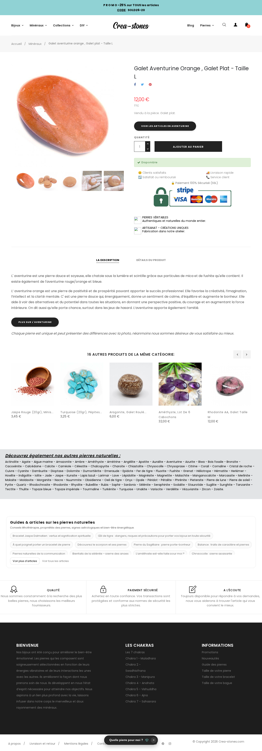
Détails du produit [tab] (151, 260)
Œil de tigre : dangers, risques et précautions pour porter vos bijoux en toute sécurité (154, 536)
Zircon (206, 489)
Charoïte (118, 466)
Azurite (190, 462)
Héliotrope (203, 471)
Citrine (193, 466)
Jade (48, 475)
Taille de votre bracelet (218, 677)
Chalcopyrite (100, 466)
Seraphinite (162, 485)
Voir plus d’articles (25, 561)
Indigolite (25, 475)
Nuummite (74, 480)
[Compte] (235, 25)
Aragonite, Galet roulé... (128, 412)
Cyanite (23, 471)
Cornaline (219, 466)
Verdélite (172, 489)
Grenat (188, 471)
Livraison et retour (42, 744)
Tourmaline (91, 489)
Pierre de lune (216, 480)
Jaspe (59, 475)
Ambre (80, 462)
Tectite (10, 489)
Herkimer (237, 471)
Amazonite (64, 462)
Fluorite (161, 471)
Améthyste (96, 462)
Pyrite (9, 485)
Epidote (128, 471)
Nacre (59, 480)
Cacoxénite (13, 466)
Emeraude (112, 471)
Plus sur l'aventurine (35, 322)
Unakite (142, 489)
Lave (115, 475)
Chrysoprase (176, 466)
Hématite (221, 471)
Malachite (182, 475)
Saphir (116, 485)
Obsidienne (93, 480)
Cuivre (9, 471)
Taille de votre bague (217, 683)
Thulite (24, 489)
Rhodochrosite (39, 485)
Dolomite (73, 471)
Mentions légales (76, 744)
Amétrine (113, 462)
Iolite (38, 475)
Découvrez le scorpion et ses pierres (102, 545)
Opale (140, 480)
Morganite (44, 480)
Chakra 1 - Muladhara (140, 658)
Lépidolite (129, 475)
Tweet (142, 85)
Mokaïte (10, 480)
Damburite (39, 471)
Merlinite (244, 475)
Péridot (153, 480)
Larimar (103, 475)
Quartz (21, 485)
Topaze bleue (41, 489)
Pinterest (150, 85)
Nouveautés (210, 658)
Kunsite (72, 475)
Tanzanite (243, 485)
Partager (135, 85)
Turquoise (126, 489)
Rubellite (92, 485)
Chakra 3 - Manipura (140, 677)
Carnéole (64, 466)
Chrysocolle (155, 466)
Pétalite (166, 480)
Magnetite (164, 475)
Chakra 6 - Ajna (136, 695)
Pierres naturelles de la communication (39, 554)
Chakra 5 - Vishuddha (140, 689)
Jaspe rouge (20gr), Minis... (32, 412)
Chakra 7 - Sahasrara (140, 701)
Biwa (201, 462)
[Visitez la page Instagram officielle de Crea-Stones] (170, 744)
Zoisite (218, 489)
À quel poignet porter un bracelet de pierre (41, 545)
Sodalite (179, 485)
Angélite (129, 462)
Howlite (10, 475)
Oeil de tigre (113, 480)
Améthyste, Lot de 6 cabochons (174, 414)
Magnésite (146, 475)
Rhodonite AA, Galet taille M (228, 414)
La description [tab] (107, 260)
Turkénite (109, 489)
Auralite (157, 462)
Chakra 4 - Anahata (139, 683)
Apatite (144, 462)
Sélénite (145, 485)
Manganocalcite (204, 475)
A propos (14, 744)
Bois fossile (215, 462)
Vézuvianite (190, 489)
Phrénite (181, 480)
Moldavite (27, 480)
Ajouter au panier (188, 147)
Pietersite (196, 480)
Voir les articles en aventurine (165, 126)
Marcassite (227, 475)
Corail (205, 466)
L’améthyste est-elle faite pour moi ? (160, 554)
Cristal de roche (240, 466)
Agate (26, 462)
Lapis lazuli (87, 475)
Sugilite (211, 485)
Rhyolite (76, 485)
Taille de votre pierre (216, 671)
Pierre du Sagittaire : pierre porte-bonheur (162, 545)
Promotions (210, 652)
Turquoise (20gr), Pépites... (81, 412)
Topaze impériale (67, 489)
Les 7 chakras (135, 652)
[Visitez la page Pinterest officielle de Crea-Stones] (163, 744)
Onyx (128, 480)
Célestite (81, 466)
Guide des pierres (214, 665)
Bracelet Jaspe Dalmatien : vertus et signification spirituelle (52, 536)
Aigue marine (43, 462)
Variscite (156, 489)
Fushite (175, 471)
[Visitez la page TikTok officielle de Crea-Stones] (177, 742)
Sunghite (226, 485)
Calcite (50, 466)
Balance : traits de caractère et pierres (223, 545)
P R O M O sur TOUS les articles (131, 5)
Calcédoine (33, 466)
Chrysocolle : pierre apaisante (212, 554)
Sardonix (130, 485)
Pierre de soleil (239, 480)
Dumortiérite (92, 471)
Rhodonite (60, 485)
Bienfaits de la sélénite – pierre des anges (100, 554)
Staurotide (195, 485)
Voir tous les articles (55, 561)
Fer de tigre (145, 471)
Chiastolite (135, 466)
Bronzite (232, 462)
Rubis (104, 485)
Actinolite (12, 462)
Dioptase (57, 471)
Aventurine (174, 462)
